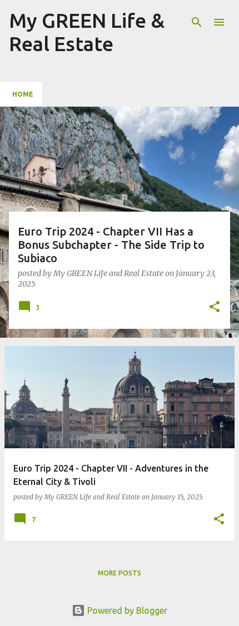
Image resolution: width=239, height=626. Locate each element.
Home (22, 94)
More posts (119, 573)
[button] (214, 307)
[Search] (196, 22)
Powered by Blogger (126, 610)
